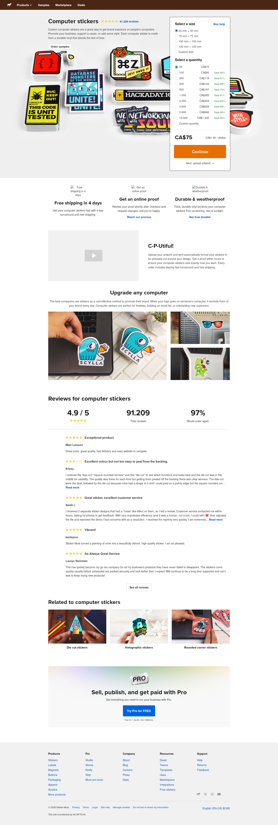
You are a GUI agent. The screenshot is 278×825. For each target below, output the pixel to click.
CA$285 (204, 95)
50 (180, 67)
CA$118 (204, 78)
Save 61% (219, 78)
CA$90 (205, 72)
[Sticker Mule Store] (198, 794)
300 (181, 84)
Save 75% (219, 89)
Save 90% (219, 117)
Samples (43, 5)
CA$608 (204, 106)
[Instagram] (212, 794)
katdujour (72, 537)
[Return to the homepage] (10, 5)
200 (181, 78)
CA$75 (205, 67)
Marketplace (63, 5)
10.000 (183, 118)
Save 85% (219, 100)
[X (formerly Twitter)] (205, 794)
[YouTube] (219, 794)
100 (181, 72)
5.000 (182, 112)
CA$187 (204, 89)
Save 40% (219, 72)
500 (181, 89)
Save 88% (219, 112)
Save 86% (219, 106)
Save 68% (219, 83)
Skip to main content (3, 3)
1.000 (182, 95)
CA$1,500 (203, 118)
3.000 (182, 106)
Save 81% (219, 95)
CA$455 (204, 101)
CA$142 (204, 84)
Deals (81, 5)
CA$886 (204, 112)
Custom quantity (189, 123)
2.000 (182, 101)
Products (23, 5)
